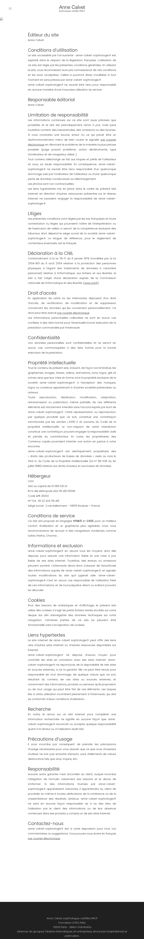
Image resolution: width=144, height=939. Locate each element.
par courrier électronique (73, 313)
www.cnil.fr (91, 283)
